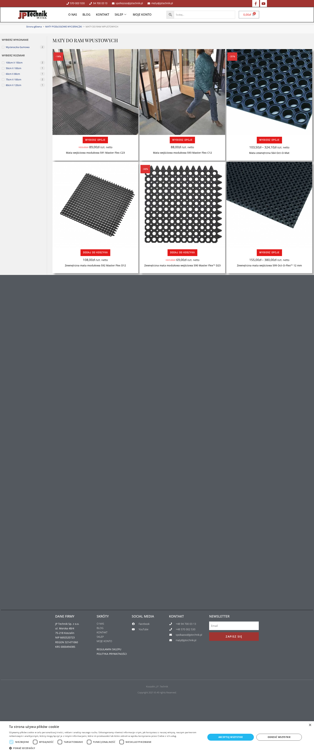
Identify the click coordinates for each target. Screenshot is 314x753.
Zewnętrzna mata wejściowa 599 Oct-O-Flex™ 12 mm (269, 265)
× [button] (310, 725)
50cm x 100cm (13, 68)
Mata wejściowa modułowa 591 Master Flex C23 (95, 152)
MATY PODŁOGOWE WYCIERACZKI (63, 26)
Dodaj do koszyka (95, 252)
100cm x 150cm (14, 62)
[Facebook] (255, 3)
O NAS (72, 15)
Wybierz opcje (95, 140)
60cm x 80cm (13, 73)
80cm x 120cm (13, 85)
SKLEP (119, 15)
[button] (104, 748)
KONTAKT (102, 15)
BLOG (86, 15)
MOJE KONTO (142, 15)
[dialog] (157, 737)
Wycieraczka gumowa (17, 47)
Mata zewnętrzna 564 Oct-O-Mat (269, 153)
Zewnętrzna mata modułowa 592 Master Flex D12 (95, 265)
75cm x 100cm (13, 79)
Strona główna (34, 26)
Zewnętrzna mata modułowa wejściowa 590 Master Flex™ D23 (182, 265)
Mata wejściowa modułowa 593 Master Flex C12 (182, 152)
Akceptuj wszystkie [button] (230, 737)
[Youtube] (263, 3)
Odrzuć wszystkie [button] (279, 737)
